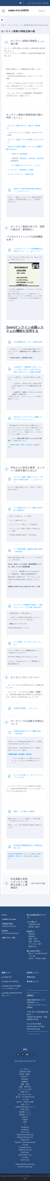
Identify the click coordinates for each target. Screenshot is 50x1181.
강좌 (2, 25)
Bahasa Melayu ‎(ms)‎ (25, 1137)
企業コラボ (25, 1104)
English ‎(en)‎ (25, 1140)
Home (4, 915)
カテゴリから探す (35, 944)
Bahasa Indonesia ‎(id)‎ (25, 1135)
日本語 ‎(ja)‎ (25, 1152)
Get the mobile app (25, 1167)
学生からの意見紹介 (20, 154)
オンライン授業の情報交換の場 (24, 42)
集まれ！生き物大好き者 (38, 953)
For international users (10, 933)
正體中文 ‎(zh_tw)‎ (25, 1150)
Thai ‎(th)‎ (25, 1145)
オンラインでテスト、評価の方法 (20, 174)
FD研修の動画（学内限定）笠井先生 (20, 754)
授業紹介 (32, 936)
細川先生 (40, 158)
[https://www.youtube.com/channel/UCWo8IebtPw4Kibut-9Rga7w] (27, 1054)
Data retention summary (25, 1164)
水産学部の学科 (34, 924)
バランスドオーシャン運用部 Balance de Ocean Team (27, 25)
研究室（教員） (34, 927)
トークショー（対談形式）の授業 (20, 170)
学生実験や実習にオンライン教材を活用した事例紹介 (19, 883)
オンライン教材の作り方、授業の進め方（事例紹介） (28, 228)
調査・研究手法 (34, 941)
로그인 (45, 3)
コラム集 (32, 956)
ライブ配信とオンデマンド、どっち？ (26, 165)
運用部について (33, 973)
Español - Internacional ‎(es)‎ (25, 1142)
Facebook (25, 1130)
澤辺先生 (23, 158)
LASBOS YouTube (9, 919)
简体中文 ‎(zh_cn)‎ (25, 1155)
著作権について (33, 981)
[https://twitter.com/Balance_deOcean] (18, 1054)
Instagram (25, 1127)
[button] (21, 3)
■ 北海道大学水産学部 (10, 981)
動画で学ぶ (33, 946)
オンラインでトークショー (25, 677)
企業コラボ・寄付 (8, 938)
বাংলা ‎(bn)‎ (25, 1157)
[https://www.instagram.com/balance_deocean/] (32, 1054)
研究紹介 (32, 934)
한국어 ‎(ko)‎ (25, 1132)
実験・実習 (33, 939)
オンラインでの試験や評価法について (28, 722)
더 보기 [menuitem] (41, 11)
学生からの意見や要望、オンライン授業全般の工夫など (28, 469)
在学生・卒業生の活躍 (37, 958)
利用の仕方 (31, 977)
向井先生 (32, 158)
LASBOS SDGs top (9, 926)
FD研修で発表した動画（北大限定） (21, 445)
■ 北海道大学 (7, 977)
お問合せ (25, 1117)
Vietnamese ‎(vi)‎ (25, 1147)
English (25, 1119)
